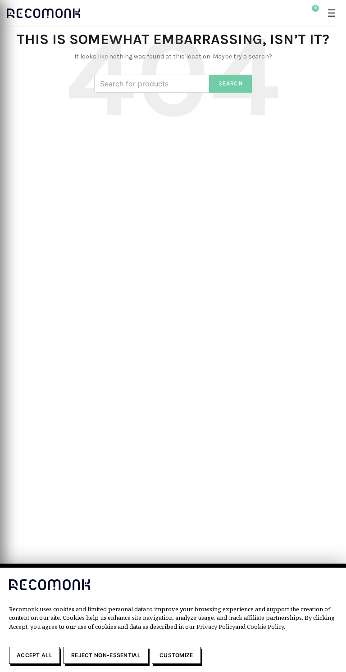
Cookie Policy (265, 627)
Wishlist (315, 8)
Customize (176, 655)
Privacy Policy (215, 627)
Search (230, 83)
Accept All (34, 655)
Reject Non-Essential (106, 655)
